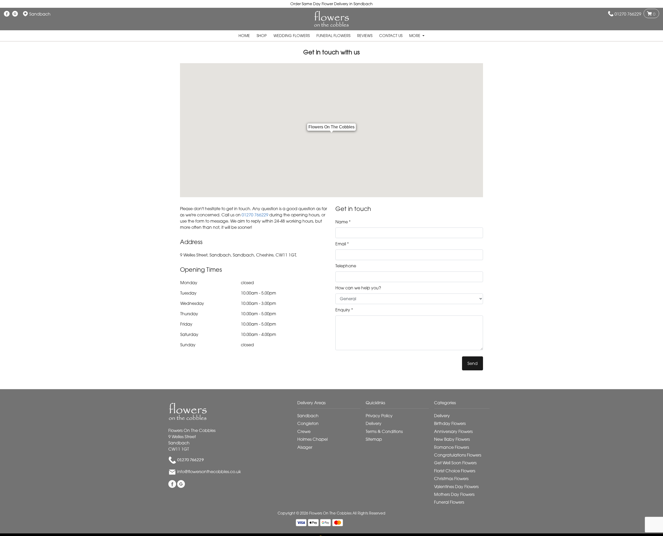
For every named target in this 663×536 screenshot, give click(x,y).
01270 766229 (628, 14)
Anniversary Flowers (453, 431)
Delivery (373, 423)
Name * (343, 221)
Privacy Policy (379, 415)
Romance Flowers (451, 447)
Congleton (308, 423)
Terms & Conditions (384, 431)
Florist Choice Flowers (454, 470)
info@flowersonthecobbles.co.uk (209, 471)
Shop (262, 35)
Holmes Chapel (312, 439)
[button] (331, 404)
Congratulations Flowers (457, 455)
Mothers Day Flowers (454, 494)
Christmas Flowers (451, 478)
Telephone (345, 265)
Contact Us (390, 35)
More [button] (415, 35)
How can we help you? (358, 287)
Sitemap (374, 439)
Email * (342, 243)
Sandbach (308, 415)
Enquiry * (344, 309)
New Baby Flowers (452, 439)
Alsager (304, 447)
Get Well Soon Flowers (455, 462)
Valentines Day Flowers (456, 486)
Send (472, 363)
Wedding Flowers (291, 35)
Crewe (304, 431)
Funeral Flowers (333, 35)
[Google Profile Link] (15, 14)
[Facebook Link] (7, 14)
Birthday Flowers (450, 423)
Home (244, 35)
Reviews (364, 35)
